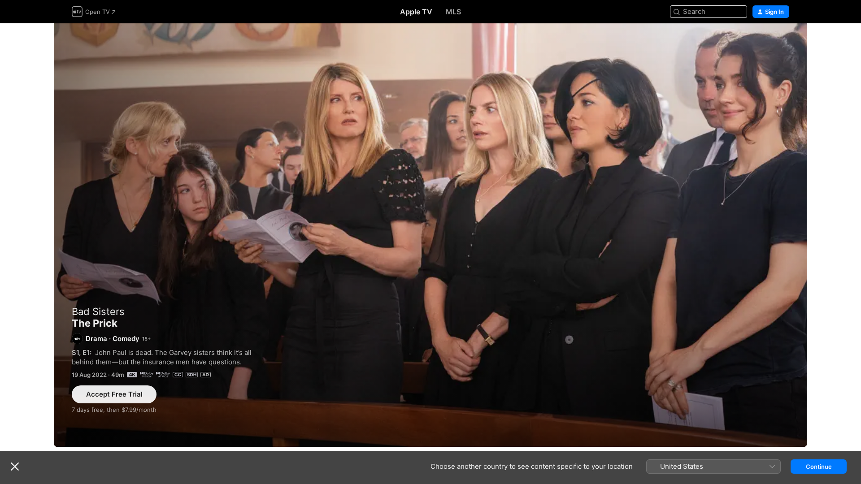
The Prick (430, 235)
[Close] (15, 466)
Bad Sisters (98, 311)
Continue (819, 466)
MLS (453, 11)
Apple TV (416, 11)
